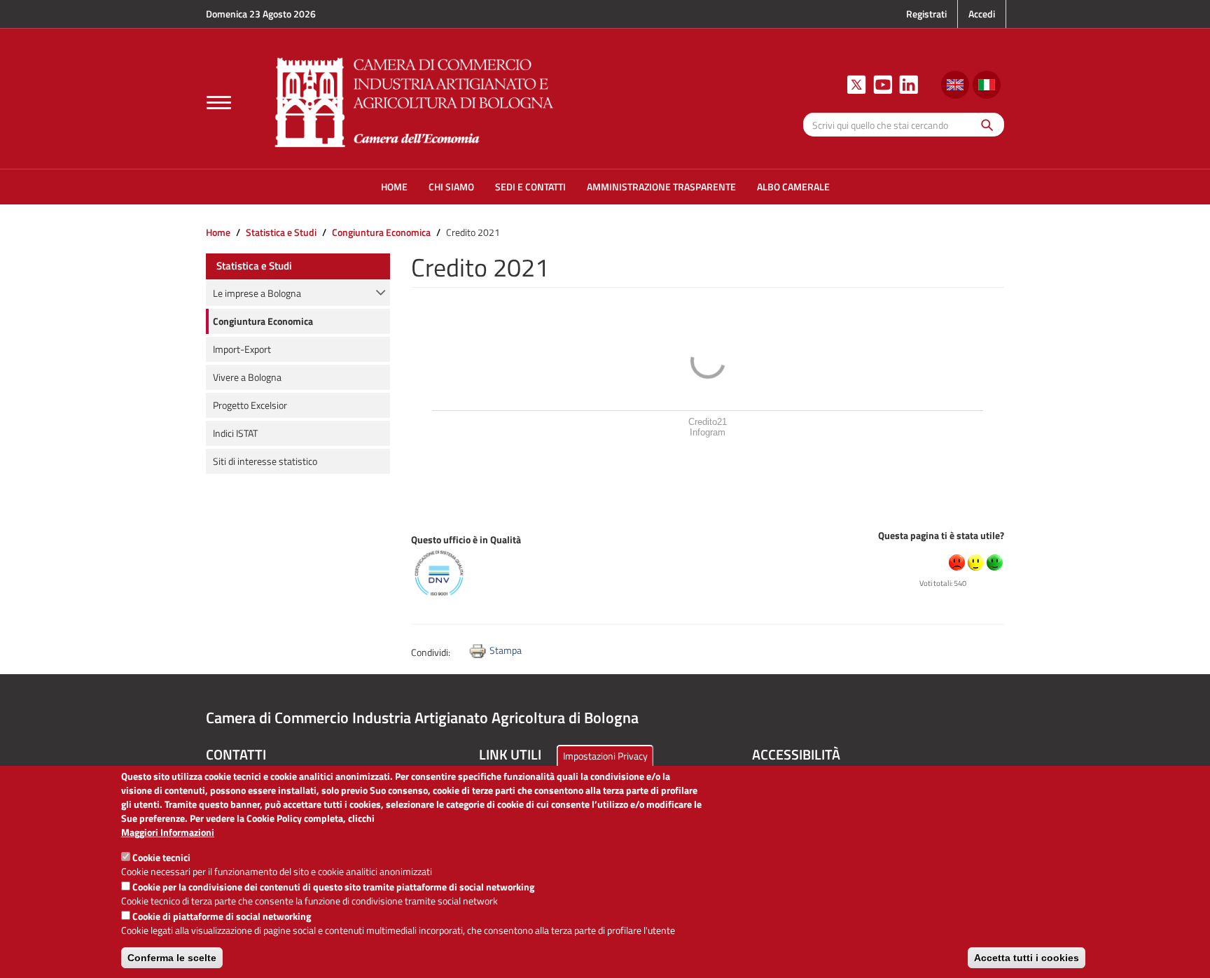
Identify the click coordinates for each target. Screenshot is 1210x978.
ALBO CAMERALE (793, 186)
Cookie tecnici (161, 857)
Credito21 (707, 422)
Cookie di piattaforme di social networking (221, 916)
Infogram (707, 432)
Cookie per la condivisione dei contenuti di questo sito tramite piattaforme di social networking (333, 886)
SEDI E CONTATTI (530, 186)
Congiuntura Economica (381, 232)
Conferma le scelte (171, 957)
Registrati (926, 13)
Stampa (505, 650)
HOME (394, 186)
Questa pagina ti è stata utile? (941, 535)
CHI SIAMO (451, 186)
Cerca (983, 124)
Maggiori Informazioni (167, 832)
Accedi (981, 13)
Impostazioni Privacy (605, 755)
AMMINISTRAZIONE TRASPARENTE (661, 186)
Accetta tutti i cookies (1026, 957)
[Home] (414, 100)
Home (218, 232)
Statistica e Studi (281, 232)
